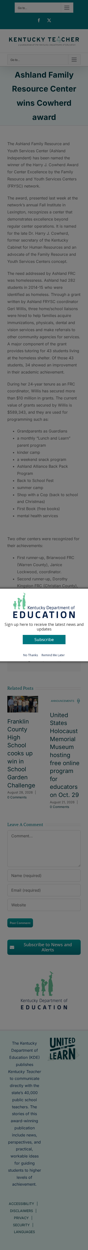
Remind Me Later (53, 655)
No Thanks (30, 655)
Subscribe (44, 639)
